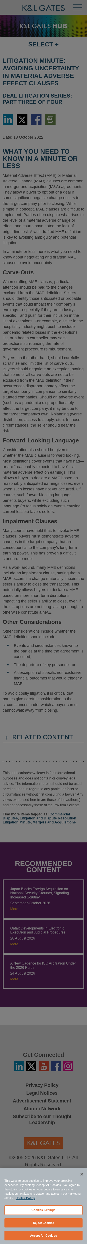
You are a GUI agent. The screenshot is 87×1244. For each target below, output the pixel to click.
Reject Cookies (43, 1223)
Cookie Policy (25, 1198)
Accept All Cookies (43, 1235)
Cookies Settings (43, 1210)
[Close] (82, 1174)
